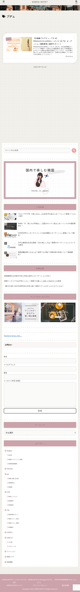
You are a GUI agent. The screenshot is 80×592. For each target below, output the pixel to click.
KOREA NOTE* (40, 1)
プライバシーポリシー (40, 585)
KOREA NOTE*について (14, 585)
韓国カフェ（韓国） (14, 523)
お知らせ (10, 538)
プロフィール (12, 546)
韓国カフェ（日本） (14, 518)
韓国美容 (11, 505)
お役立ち (10, 532)
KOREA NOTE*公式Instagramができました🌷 (40, 581)
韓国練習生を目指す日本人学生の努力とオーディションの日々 (27, 276)
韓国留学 (11, 500)
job (8, 474)
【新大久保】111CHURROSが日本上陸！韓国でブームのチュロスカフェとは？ (34, 286)
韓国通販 (10, 562)
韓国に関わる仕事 (14, 478)
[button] (74, 150)
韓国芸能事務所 (13, 463)
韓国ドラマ (10, 557)
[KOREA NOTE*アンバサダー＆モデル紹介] (58, 312)
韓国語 (10, 487)
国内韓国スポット (14, 514)
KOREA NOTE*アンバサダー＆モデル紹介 (14, 581)
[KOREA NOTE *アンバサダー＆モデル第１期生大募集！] (21, 312)
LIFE (8, 492)
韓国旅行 (11, 527)
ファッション (11, 551)
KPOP (10, 455)
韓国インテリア (13, 496)
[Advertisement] (40, 24)
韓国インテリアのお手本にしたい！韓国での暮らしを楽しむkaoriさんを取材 (32, 281)
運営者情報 (65, 585)
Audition (9, 451)
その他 (10, 542)
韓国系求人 (12, 482)
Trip (8, 510)
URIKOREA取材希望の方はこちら (65, 579)
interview (10, 469)
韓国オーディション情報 (15, 459)
